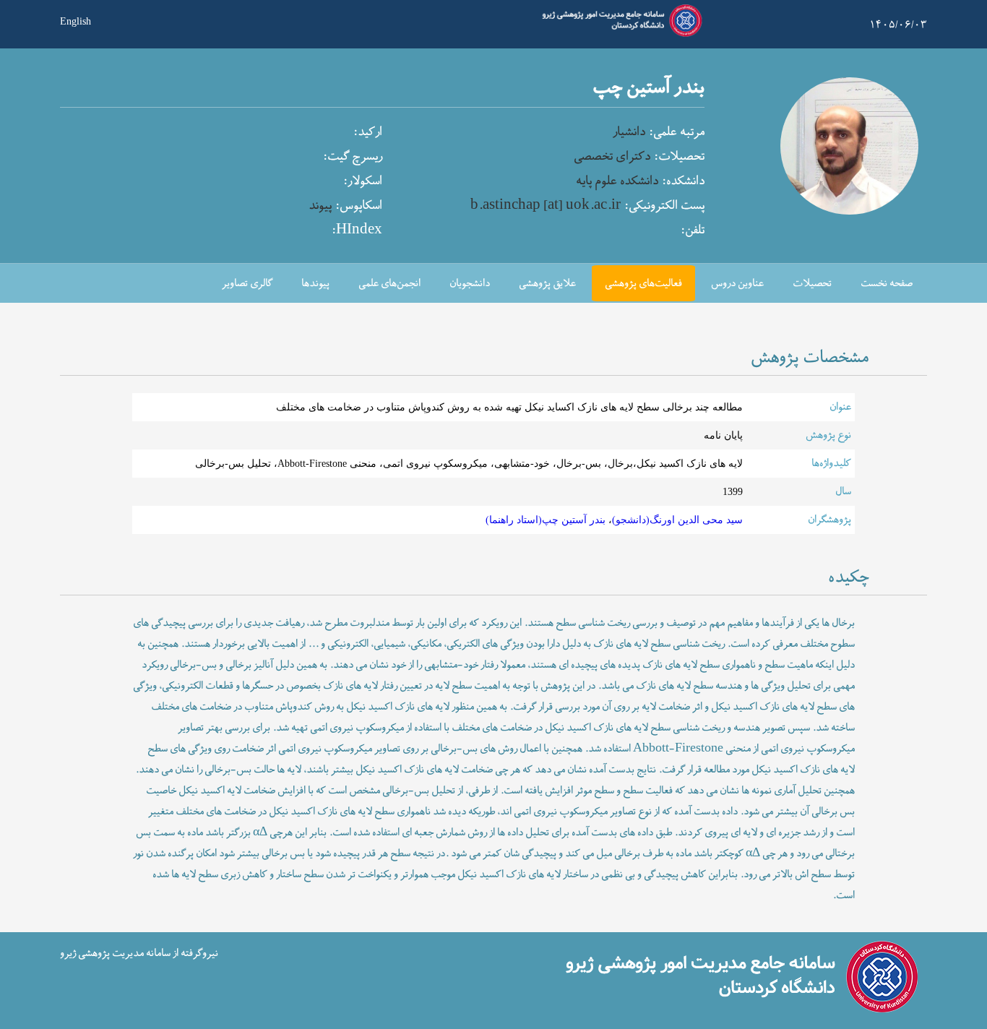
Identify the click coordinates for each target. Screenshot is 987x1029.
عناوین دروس (737, 283)
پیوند (320, 206)
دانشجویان (469, 283)
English (75, 20)
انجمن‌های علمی (389, 283)
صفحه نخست (887, 283)
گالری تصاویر (247, 283)
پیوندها (315, 283)
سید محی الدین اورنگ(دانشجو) (677, 519)
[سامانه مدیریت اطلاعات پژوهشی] (619, 34)
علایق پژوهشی (547, 283)
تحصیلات (812, 283)
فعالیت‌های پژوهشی (643, 283)
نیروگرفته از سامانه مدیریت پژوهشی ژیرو (139, 952)
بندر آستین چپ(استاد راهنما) (545, 519)
